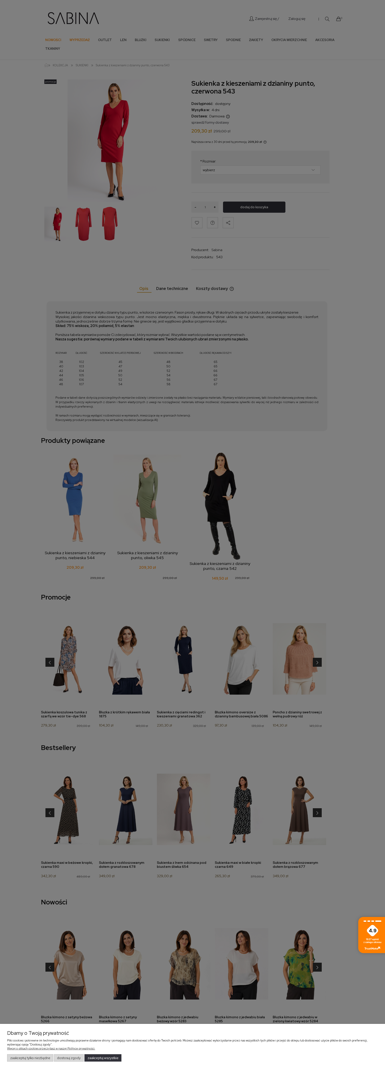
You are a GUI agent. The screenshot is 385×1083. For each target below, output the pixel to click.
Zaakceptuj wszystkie (103, 1058)
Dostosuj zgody (69, 1058)
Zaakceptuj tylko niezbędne (30, 1058)
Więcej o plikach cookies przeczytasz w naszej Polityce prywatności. (51, 1048)
